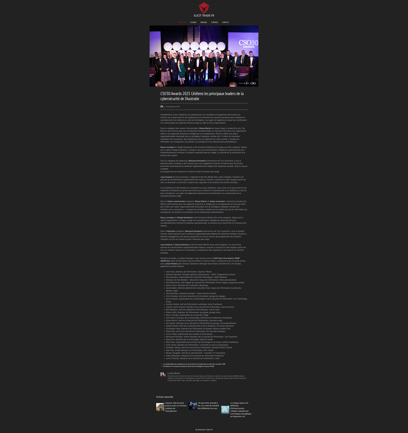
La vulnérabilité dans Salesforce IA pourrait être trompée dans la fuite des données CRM (194, 364)
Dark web (182, 22)
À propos (214, 22)
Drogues (204, 22)
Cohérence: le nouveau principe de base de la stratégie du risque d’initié (188, 366)
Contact (225, 22)
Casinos (193, 22)
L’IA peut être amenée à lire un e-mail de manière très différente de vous (208, 405)
